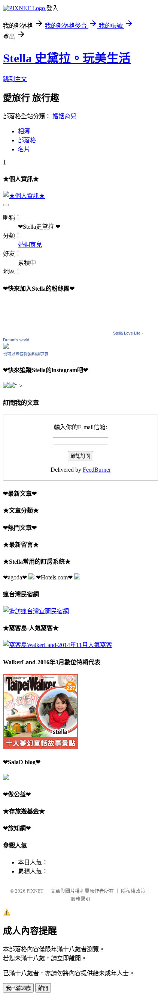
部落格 (27, 140)
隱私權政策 (133, 891)
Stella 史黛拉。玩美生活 (67, 58)
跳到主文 (15, 79)
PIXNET (35, 891)
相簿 (24, 131)
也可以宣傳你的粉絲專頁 (25, 354)
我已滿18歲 (18, 988)
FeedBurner (97, 469)
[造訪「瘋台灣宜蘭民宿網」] (36, 611)
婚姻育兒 (64, 116)
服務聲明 (80, 899)
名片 (24, 149)
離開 (43, 988)
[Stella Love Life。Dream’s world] (6, 347)
